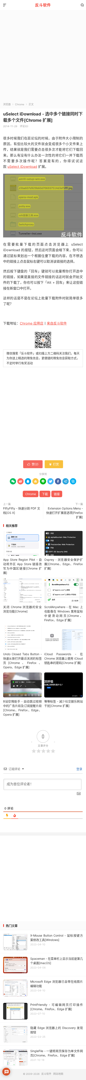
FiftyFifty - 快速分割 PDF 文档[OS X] (21, 510)
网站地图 (58, 1073)
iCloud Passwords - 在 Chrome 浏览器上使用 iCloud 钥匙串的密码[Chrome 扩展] (63, 658)
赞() (32, 464)
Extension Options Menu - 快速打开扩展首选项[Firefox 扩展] (64, 513)
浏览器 (7, 104)
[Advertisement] (43, 57)
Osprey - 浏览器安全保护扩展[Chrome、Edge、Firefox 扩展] (63, 564)
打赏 (54, 464)
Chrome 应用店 (31, 323)
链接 (57, 494)
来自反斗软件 (57, 323)
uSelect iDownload (22, 166)
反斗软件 (43, 5)
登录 (79, 769)
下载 (45, 494)
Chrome (19, 104)
